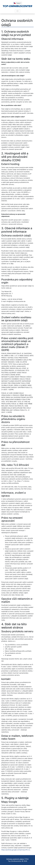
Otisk (27, 859)
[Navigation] (17, 11)
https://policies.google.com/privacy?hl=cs (15, 850)
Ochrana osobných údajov (15, 859)
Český (18, 3)
